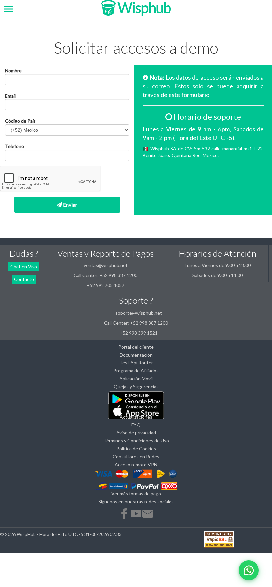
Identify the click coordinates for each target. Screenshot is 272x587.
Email (10, 95)
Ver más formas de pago (136, 493)
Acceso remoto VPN (136, 464)
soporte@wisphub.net (138, 313)
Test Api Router (136, 362)
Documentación (136, 355)
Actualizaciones (136, 417)
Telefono (14, 146)
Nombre (13, 70)
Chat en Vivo (23, 266)
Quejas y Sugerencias (136, 386)
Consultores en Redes (136, 456)
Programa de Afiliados (136, 370)
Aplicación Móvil (136, 378)
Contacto (24, 279)
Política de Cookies (136, 448)
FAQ (136, 424)
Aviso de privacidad (136, 432)
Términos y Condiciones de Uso (136, 440)
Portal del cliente (136, 347)
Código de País (20, 121)
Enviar (69, 204)
